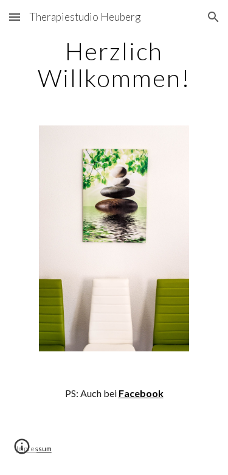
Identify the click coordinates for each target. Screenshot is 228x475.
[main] (114, 64)
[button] (14, 16)
